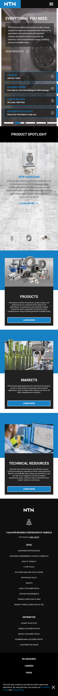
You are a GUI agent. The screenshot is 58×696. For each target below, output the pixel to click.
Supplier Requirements (29, 594)
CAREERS (29, 665)
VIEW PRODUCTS (14, 51)
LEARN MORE (27, 217)
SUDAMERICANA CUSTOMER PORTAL (29, 639)
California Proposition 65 (29, 551)
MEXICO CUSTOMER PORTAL (29, 634)
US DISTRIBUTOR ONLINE (29, 645)
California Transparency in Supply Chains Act (29, 556)
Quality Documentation (29, 588)
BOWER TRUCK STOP (29, 623)
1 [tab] (8, 123)
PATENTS (29, 583)
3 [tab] (30, 123)
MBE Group (34, 537)
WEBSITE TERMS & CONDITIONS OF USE (29, 605)
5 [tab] (51, 123)
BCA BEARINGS (29, 659)
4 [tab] (41, 123)
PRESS (29, 672)
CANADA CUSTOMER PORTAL (29, 629)
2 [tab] (19, 123)
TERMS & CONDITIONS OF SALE (29, 599)
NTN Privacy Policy (29, 578)
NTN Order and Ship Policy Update (29, 572)
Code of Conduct (29, 561)
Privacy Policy (18, 690)
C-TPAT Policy (29, 567)
